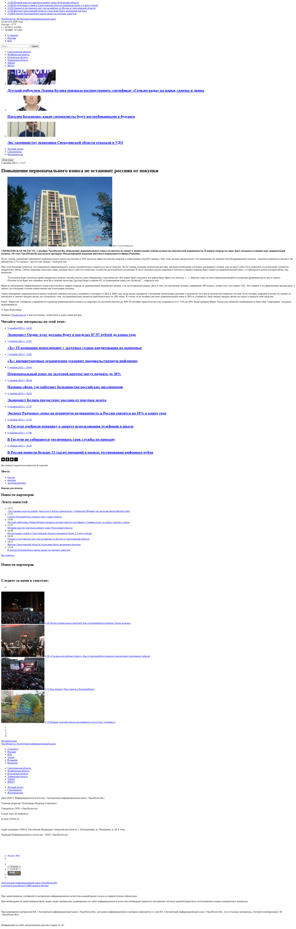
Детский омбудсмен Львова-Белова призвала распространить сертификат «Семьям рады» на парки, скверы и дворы (68, 522)
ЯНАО (10, 65)
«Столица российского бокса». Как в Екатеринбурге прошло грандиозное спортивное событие (100, 656)
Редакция (12, 760)
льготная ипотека (16, 483)
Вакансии (12, 763)
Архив (10, 757)
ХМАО (11, 63)
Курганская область (17, 57)
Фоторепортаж (15, 154)
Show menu (7, 160)
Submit (35, 46)
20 (48, 623)
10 (48, 722)
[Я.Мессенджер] (12, 459)
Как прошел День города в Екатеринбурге (72, 689)
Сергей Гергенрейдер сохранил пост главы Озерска (34, 516)
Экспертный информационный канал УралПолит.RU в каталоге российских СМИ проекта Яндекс (29, 884)
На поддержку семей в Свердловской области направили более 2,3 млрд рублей (49, 533)
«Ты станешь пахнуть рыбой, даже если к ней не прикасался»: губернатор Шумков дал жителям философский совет (68, 511)
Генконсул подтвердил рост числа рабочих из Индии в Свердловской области (48, 539)
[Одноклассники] (7, 459)
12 (48, 689)
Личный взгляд (15, 149)
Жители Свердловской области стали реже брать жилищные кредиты (44, 544)
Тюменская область (17, 60)
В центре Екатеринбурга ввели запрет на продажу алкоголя (38, 550)
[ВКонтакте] (3, 459)
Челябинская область (18, 54)
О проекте (12, 35)
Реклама (11, 38)
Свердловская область (19, 51)
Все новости (7, 555)
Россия (11, 477)
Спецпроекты (14, 151)
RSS (9, 40)
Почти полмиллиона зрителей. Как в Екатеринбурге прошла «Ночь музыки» (90, 623)
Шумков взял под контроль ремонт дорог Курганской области (40, 527)
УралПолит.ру (18, 315)
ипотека (11, 480)
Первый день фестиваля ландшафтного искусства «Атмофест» (83, 722)
